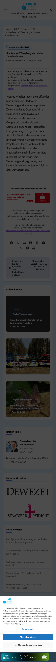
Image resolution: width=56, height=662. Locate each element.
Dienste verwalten (28, 629)
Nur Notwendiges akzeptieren (28, 645)
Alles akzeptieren (28, 637)
